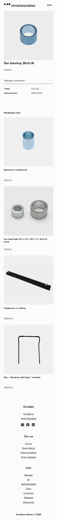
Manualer (28, 475)
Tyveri (28, 488)
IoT (28, 479)
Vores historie (28, 448)
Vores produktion (28, 452)
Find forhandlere (28, 418)
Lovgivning (29, 493)
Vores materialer (28, 457)
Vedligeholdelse (28, 484)
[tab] (28, 80)
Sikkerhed (28, 497)
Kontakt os (28, 413)
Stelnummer (28, 502)
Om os (28, 443)
